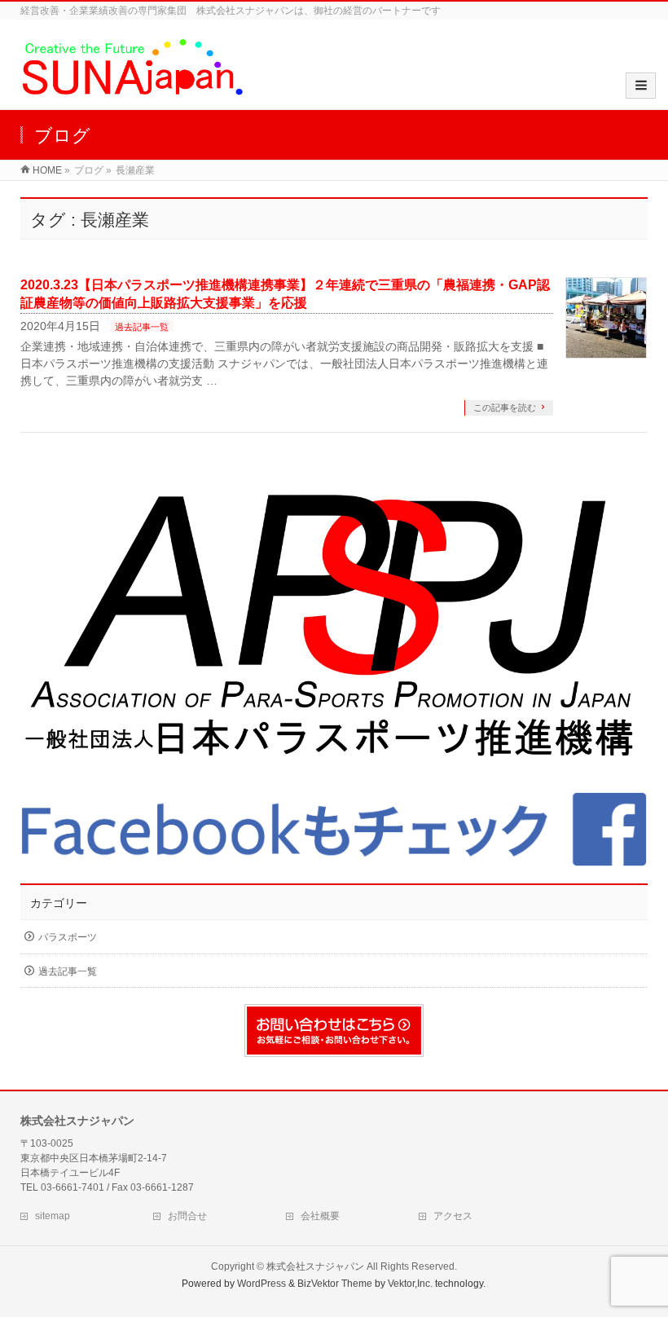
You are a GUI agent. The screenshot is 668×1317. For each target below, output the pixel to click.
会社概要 (320, 1216)
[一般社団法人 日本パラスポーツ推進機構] (334, 628)
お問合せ (187, 1216)
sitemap (52, 1216)
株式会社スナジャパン (315, 1266)
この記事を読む (504, 407)
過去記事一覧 (142, 327)
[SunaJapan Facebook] (334, 829)
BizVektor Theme (334, 1283)
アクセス (452, 1216)
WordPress (261, 1283)
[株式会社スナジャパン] (131, 92)
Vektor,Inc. (410, 1283)
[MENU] (641, 86)
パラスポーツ (67, 937)
